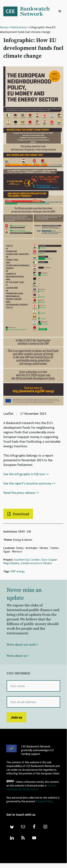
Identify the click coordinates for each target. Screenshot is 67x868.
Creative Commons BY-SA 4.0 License (31, 787)
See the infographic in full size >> (26, 474)
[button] (60, 11)
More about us (17, 655)
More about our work (22, 644)
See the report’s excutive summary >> (29, 483)
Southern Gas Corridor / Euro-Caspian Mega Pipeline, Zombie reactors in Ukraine (30, 561)
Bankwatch (28, 11)
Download (20, 513)
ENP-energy (18, 571)
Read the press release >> (21, 492)
